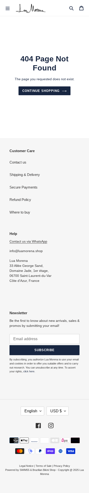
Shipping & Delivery (24, 175)
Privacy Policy (62, 465)
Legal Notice (26, 465)
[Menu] (8, 8)
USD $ (56, 411)
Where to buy (19, 212)
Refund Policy (20, 200)
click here (28, 371)
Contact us (17, 162)
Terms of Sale (44, 465)
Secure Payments (23, 187)
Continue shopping (41, 91)
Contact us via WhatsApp (28, 241)
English (30, 411)
